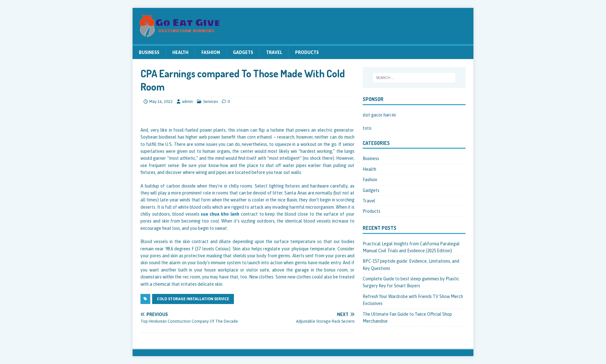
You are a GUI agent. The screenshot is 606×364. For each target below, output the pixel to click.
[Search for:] (414, 77)
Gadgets (243, 52)
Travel (274, 52)
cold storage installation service (193, 299)
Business (149, 52)
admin (187, 101)
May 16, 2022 (161, 101)
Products (307, 52)
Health (180, 52)
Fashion (210, 52)
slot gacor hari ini (379, 114)
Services (210, 101)
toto (367, 128)
